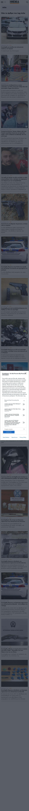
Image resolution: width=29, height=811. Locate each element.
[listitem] (14, 401)
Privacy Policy (23, 437)
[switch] (23, 404)
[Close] (26, 373)
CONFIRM (9, 432)
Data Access (14, 437)
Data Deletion (6, 437)
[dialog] (14, 405)
